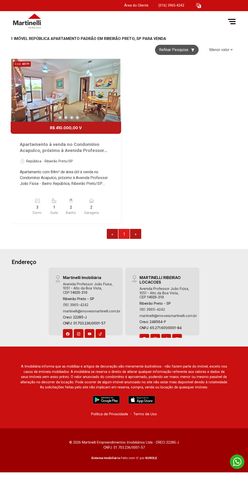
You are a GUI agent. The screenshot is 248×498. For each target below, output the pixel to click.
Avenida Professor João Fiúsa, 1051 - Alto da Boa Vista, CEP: (88, 288)
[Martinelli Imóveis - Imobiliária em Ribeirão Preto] (35, 21)
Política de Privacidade (109, 414)
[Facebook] (68, 334)
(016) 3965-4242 (171, 5)
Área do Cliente (136, 5)
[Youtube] (89, 334)
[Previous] (18, 90)
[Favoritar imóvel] (115, 64)
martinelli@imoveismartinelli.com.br (91, 311)
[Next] (113, 90)
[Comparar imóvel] (115, 72)
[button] (198, 6)
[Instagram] (79, 334)
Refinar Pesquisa (174, 49)
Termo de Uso (145, 414)
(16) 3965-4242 (75, 305)
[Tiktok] (100, 334)
